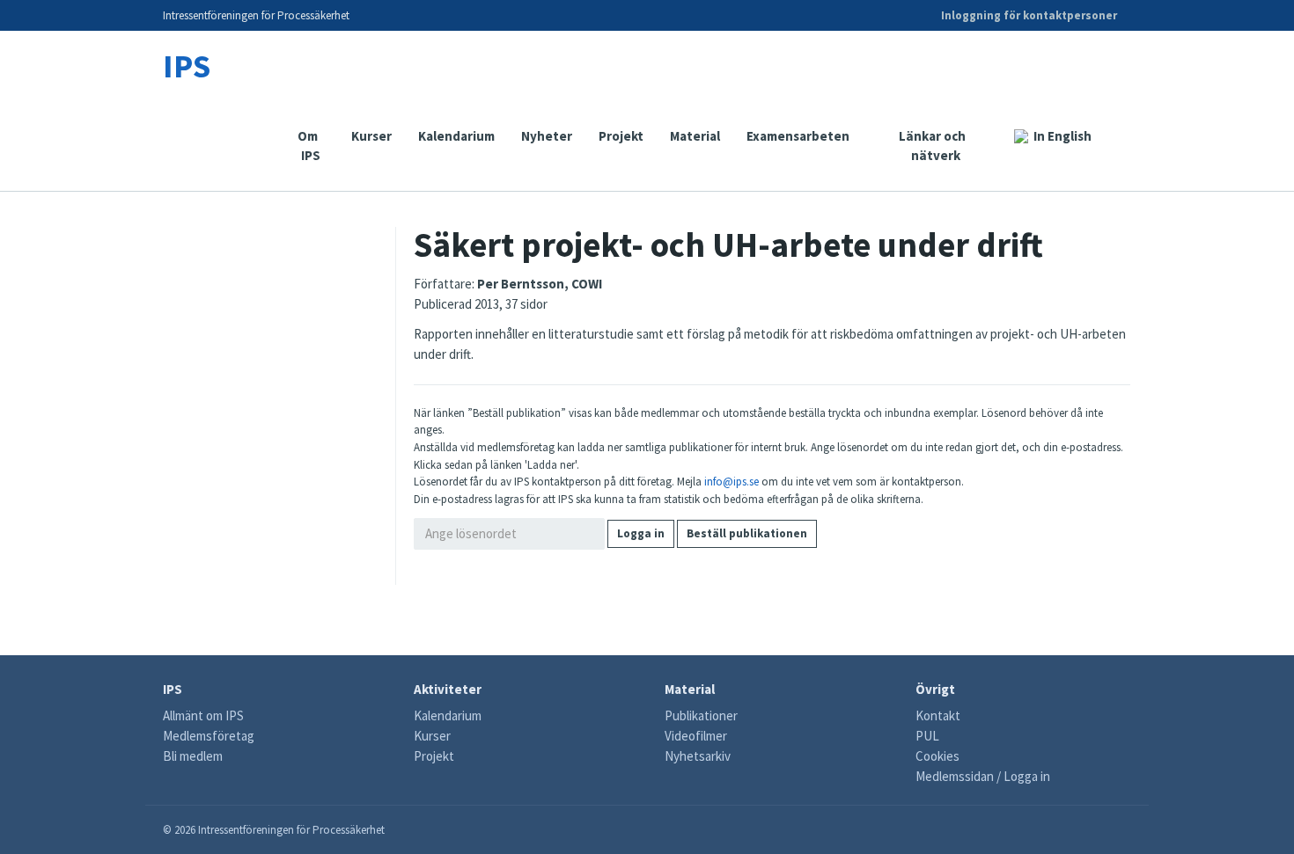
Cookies (937, 756)
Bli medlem (193, 756)
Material (695, 136)
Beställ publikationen (747, 533)
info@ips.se (731, 481)
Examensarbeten (797, 136)
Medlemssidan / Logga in (982, 776)
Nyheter (546, 136)
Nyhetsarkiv (698, 756)
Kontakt (937, 715)
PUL (927, 735)
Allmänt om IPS (203, 715)
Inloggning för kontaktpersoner (1029, 15)
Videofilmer (696, 735)
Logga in (641, 533)
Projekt (621, 136)
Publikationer (701, 715)
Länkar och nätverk (932, 146)
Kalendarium (456, 136)
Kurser (371, 136)
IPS (186, 65)
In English (1062, 136)
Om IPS (311, 146)
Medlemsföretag (208, 735)
